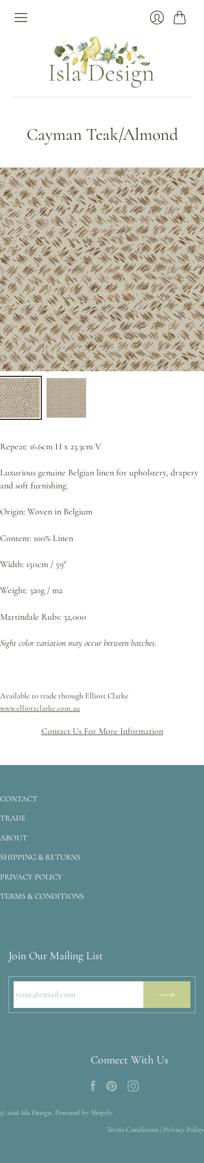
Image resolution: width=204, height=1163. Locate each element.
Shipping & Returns (40, 857)
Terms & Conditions (42, 896)
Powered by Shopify (84, 1112)
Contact (18, 799)
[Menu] (21, 17)
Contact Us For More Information (102, 731)
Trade (13, 818)
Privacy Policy (31, 877)
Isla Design (36, 1112)
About (13, 838)
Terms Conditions (133, 1129)
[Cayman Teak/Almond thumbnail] (20, 398)
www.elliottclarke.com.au (40, 708)
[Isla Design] (102, 61)
